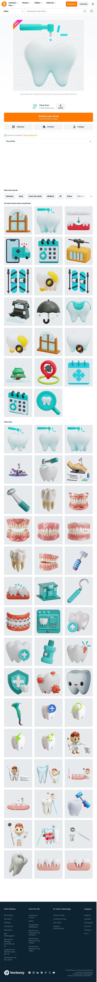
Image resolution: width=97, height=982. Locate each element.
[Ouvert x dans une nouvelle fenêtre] (50, 973)
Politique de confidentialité (81, 974)
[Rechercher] (84, 11)
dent (21, 196)
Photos (25, 3)
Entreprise (8, 926)
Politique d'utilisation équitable (77, 975)
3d (60, 196)
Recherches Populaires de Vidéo (34, 948)
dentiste (9, 196)
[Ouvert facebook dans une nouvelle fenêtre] (30, 973)
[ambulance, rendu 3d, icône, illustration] (18, 251)
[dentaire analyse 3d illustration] (48, 621)
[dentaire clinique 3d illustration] (48, 591)
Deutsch (85, 926)
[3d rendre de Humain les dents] (48, 500)
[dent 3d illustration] (79, 621)
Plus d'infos (10, 141)
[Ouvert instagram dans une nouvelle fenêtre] (34, 973)
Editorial (50, 3)
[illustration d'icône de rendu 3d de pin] (18, 372)
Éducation (8, 930)
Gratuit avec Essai (48, 117)
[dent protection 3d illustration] (18, 682)
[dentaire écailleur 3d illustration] (79, 591)
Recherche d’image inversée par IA (9, 942)
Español (85, 919)
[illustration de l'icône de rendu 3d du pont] (79, 220)
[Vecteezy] (4, 4)
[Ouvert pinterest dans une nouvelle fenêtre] (42, 973)
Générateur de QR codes (9, 958)
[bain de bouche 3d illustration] (48, 652)
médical (50, 196)
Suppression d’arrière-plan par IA (10, 951)
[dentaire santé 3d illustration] (79, 804)
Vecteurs (12, 3)
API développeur (9, 934)
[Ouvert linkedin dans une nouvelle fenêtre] (38, 973)
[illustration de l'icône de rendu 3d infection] (48, 281)
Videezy (7, 922)
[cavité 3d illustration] (79, 652)
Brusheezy (8, 915)
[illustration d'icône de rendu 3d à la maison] (48, 372)
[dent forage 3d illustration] (48, 469)
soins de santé (35, 196)
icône (69, 196)
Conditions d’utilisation (82, 972)
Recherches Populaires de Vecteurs (34, 932)
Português (86, 922)
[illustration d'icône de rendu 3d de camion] (18, 311)
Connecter (83, 4)
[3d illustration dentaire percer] (79, 560)
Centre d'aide (57, 915)
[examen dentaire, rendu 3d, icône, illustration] (48, 403)
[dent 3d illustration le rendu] (48, 712)
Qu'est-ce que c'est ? (30, 135)
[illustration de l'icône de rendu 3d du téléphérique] (79, 251)
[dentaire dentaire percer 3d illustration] (18, 712)
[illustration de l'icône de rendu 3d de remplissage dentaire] (79, 311)
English (85, 915)
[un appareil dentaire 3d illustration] (18, 621)
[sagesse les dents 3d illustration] (18, 591)
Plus (10, 5)
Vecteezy (7, 919)
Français (85, 930)
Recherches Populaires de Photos (34, 940)
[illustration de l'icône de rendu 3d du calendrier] (48, 251)
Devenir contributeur (57, 927)
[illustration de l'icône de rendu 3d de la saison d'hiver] (48, 311)
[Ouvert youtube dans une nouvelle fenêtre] (54, 973)
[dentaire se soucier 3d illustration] (18, 652)
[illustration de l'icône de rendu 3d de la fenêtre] (18, 220)
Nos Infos (56, 922)
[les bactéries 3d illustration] (48, 682)
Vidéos (37, 3)
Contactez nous (58, 919)
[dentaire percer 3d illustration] (18, 500)
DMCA (30, 921)
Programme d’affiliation (33, 926)
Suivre (60, 108)
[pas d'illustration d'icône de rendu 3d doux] (79, 342)
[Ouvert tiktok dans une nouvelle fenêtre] (46, 973)
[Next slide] (87, 196)
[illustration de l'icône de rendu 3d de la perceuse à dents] (48, 220)
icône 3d (81, 196)
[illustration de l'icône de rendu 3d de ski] (18, 281)
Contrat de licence (32, 916)
